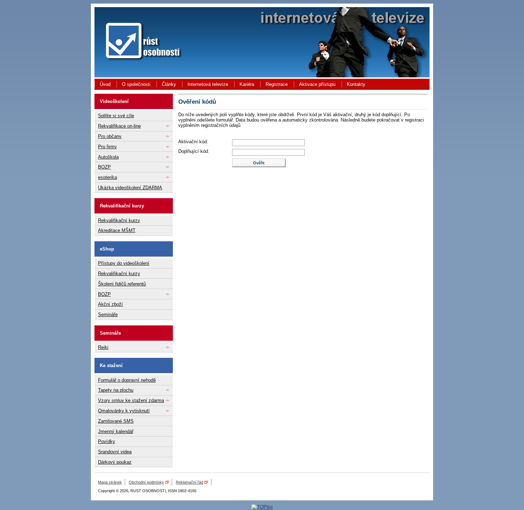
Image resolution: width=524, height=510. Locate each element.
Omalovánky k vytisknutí (124, 410)
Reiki (103, 347)
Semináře (108, 314)
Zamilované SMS (116, 421)
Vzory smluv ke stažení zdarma (131, 400)
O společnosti (136, 84)
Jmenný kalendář (115, 431)
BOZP (104, 167)
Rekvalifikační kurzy (119, 220)
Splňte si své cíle (116, 115)
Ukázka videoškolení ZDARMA (130, 187)
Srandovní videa (115, 451)
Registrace (277, 84)
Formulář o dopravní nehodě (127, 380)
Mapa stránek (110, 482)
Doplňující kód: (193, 151)
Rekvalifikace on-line (119, 126)
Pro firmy (107, 146)
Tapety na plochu (115, 390)
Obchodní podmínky (146, 482)
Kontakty (356, 84)
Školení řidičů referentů (122, 284)
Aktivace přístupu (317, 84)
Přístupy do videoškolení (123, 263)
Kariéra (247, 84)
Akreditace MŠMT (116, 230)
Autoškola (108, 157)
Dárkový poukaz (115, 462)
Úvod (105, 84)
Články (169, 84)
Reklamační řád (189, 482)
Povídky (106, 441)
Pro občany (110, 136)
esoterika (107, 177)
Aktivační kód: (193, 141)
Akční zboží (110, 304)
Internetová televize (207, 84)
